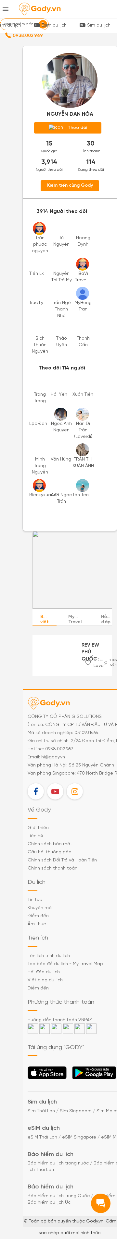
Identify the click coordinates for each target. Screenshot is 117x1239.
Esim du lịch (54, 25)
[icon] (88, 662)
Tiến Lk (36, 273)
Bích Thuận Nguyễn (40, 345)
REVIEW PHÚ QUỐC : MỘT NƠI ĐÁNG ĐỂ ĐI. (93, 653)
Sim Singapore (76, 1111)
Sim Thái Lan (41, 1111)
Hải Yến (59, 394)
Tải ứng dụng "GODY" (47, 1074)
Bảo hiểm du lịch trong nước (58, 1163)
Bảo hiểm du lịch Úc (49, 1202)
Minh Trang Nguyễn (40, 466)
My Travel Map (75, 619)
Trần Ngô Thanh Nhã (61, 309)
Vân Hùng (61, 459)
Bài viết (44, 619)
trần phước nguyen (40, 244)
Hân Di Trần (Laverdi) (83, 430)
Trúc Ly (36, 302)
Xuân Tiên (82, 394)
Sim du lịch (98, 25)
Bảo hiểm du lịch (50, 1154)
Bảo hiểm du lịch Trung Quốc (59, 1196)
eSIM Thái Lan (42, 1137)
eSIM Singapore (79, 1137)
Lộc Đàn (38, 423)
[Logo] (40, 9)
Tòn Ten (80, 495)
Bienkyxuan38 (44, 495)
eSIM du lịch (44, 1128)
